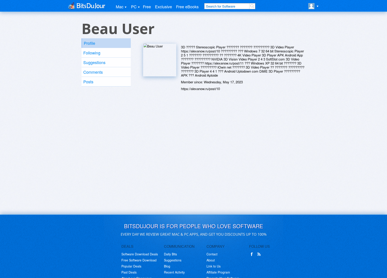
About (210, 260)
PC (134, 6)
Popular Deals (131, 266)
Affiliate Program (218, 272)
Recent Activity (174, 272)
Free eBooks (187, 6)
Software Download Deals (139, 254)
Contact (211, 254)
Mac (119, 6)
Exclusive (163, 6)
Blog (167, 266)
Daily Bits (170, 254)
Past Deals (129, 272)
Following (91, 53)
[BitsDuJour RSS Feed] (259, 254)
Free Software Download (139, 260)
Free (147, 6)
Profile (89, 43)
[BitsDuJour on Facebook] (252, 254)
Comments (93, 72)
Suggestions (94, 62)
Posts (88, 81)
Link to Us (213, 266)
